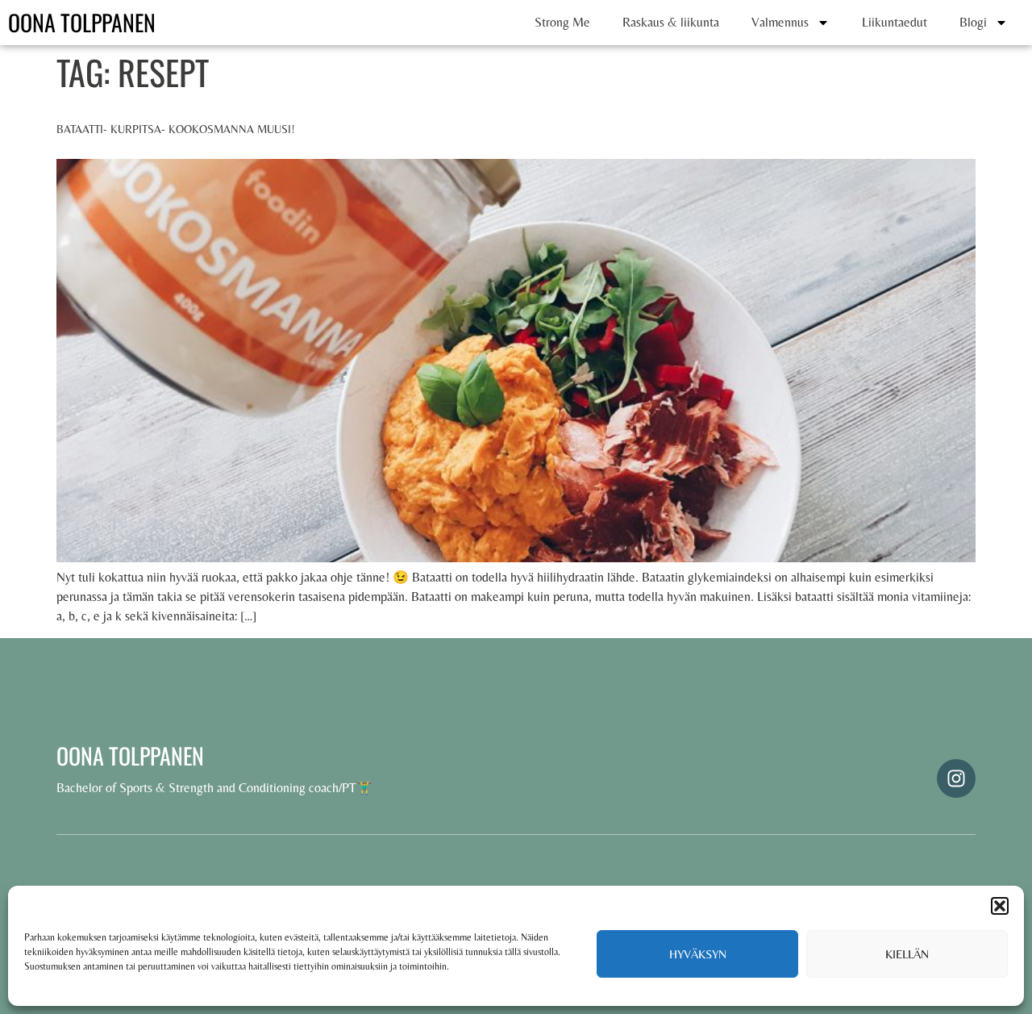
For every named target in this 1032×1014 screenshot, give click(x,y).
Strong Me (562, 22)
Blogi (973, 22)
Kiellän (907, 954)
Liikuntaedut (894, 22)
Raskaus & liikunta (670, 22)
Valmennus (780, 22)
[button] (1000, 906)
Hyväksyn (697, 954)
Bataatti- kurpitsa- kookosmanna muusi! (175, 129)
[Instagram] (956, 778)
